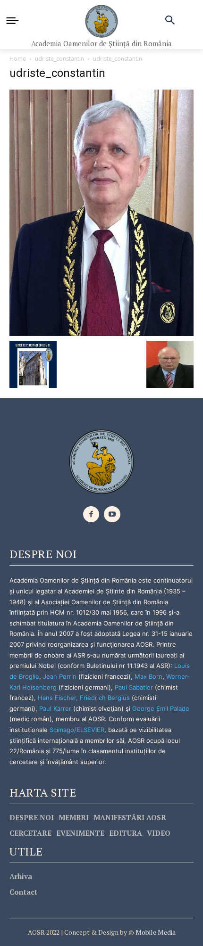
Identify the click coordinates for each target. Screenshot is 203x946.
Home (17, 59)
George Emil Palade (160, 708)
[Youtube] (112, 514)
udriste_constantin (59, 59)
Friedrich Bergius (105, 697)
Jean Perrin (60, 676)
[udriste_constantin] (101, 212)
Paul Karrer (55, 708)
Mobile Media (155, 932)
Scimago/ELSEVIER (77, 729)
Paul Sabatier (134, 687)
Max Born (148, 676)
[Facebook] (91, 514)
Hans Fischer (57, 697)
